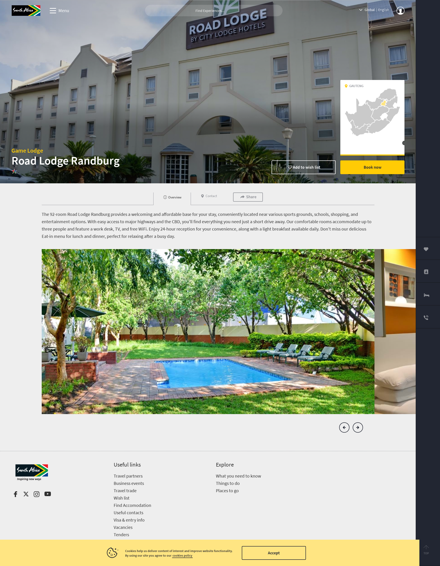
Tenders (121, 534)
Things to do (228, 483)
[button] (344, 427)
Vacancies (123, 527)
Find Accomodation (132, 505)
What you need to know (238, 476)
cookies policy (182, 555)
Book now (372, 167)
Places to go (227, 490)
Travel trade (125, 490)
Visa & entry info (129, 520)
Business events (129, 483)
